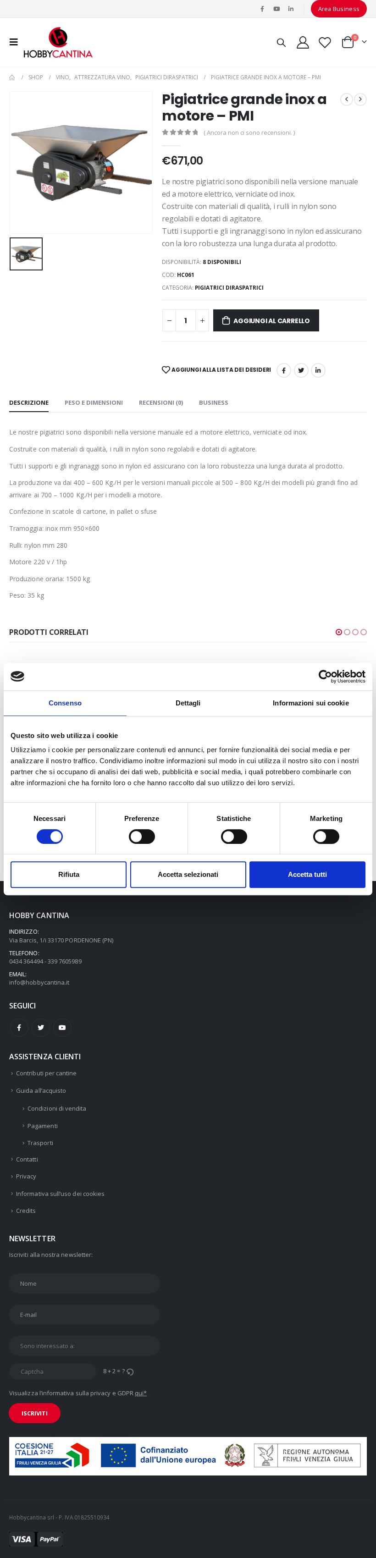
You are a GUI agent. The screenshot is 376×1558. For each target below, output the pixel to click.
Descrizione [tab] (29, 402)
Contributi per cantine (46, 1073)
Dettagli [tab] (188, 703)
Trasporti (40, 1143)
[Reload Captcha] (129, 1371)
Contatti (27, 1159)
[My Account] (302, 42)
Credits (26, 1210)
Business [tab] (213, 402)
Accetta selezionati (188, 874)
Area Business (339, 9)
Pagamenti (43, 1126)
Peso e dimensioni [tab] (94, 402)
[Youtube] (276, 9)
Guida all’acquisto (41, 1090)
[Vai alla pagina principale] (12, 77)
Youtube (62, 1027)
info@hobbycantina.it (39, 982)
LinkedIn (318, 370)
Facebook (283, 370)
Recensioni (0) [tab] (161, 402)
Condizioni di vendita (57, 1108)
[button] (339, 632)
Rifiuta (68, 874)
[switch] (142, 836)
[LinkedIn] (291, 9)
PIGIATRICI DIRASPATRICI (229, 288)
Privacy (26, 1176)
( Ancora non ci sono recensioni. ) (249, 132)
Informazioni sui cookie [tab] (310, 703)
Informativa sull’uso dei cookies (60, 1193)
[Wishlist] (325, 42)
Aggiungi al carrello (271, 320)
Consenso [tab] (65, 703)
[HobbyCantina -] (58, 42)
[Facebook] (262, 9)
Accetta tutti (307, 874)
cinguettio (301, 370)
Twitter (41, 1027)
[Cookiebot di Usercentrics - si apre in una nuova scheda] (325, 676)
